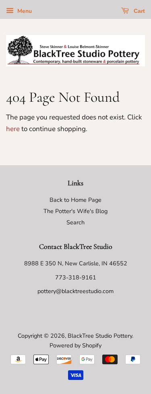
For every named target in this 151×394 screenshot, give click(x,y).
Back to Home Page (75, 200)
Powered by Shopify (75, 345)
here (13, 128)
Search (75, 222)
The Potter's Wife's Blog (75, 211)
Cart (138, 11)
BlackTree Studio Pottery (100, 336)
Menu (24, 11)
